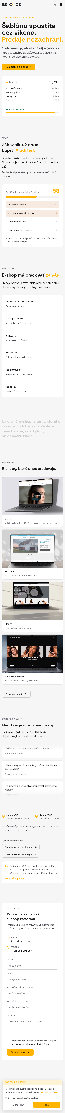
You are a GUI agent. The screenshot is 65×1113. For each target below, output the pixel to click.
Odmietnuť (18, 1104)
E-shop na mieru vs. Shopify (18, 854)
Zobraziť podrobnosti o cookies (23, 1097)
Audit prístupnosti (14, 878)
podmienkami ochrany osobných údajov (31, 1044)
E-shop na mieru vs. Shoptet (19, 847)
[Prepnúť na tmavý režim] (55, 4)
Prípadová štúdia (14, 694)
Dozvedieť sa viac (50, 1092)
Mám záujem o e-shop (16, 66)
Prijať (46, 1104)
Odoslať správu (18, 1052)
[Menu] (61, 4)
